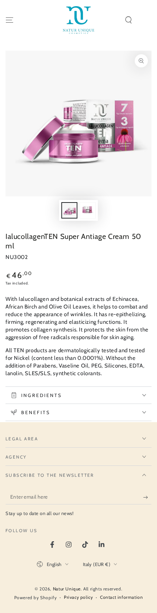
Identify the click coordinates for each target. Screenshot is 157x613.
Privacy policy (78, 597)
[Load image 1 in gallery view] (69, 210)
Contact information (121, 597)
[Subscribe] (147, 497)
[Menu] (9, 20)
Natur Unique (67, 589)
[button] (128, 20)
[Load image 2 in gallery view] (88, 210)
